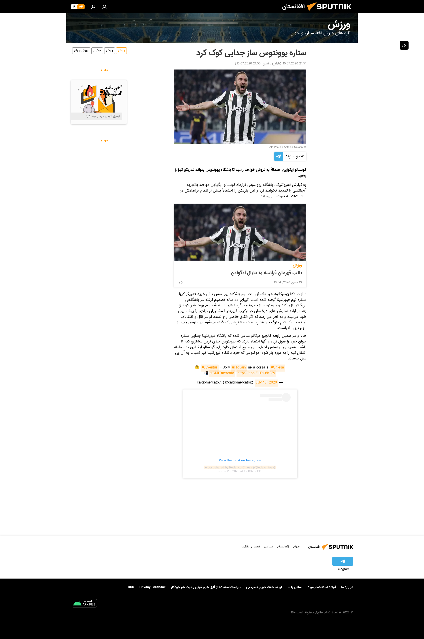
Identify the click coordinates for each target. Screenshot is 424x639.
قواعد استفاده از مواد (322, 587)
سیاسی (268, 546)
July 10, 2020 (266, 383)
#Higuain (239, 368)
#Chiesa (277, 368)
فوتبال (97, 50)
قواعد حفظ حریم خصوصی (264, 587)
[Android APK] (84, 604)
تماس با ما (295, 587)
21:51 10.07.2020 (294, 64)
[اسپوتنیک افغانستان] (331, 13)
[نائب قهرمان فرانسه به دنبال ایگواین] (240, 232)
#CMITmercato (222, 373)
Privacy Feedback (152, 587)
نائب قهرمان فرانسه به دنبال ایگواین (266, 272)
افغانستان (283, 546)
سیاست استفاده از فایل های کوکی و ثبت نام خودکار (206, 587)
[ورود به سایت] (104, 6)
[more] (180, 282)
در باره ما (347, 587)
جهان (296, 546)
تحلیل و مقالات (251, 546)
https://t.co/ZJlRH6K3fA (256, 373)
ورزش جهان (81, 50)
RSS (131, 587)
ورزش (297, 265)
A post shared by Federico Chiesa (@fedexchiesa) (240, 467)
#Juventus (210, 368)
